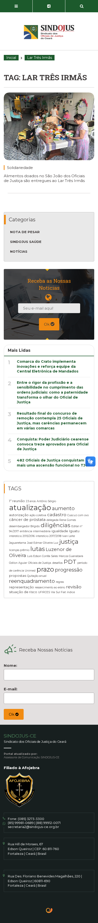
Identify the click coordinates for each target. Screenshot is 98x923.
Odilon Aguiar (18, 563)
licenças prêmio (19, 550)
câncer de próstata (27, 519)
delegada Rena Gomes (61, 520)
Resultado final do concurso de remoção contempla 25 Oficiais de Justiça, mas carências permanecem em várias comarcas (51, 420)
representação (21, 587)
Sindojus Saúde (25, 242)
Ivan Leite (68, 536)
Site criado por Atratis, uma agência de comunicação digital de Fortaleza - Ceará (49, 911)
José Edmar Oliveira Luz (42, 542)
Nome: (10, 665)
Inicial (11, 57)
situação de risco (23, 592)
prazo (45, 569)
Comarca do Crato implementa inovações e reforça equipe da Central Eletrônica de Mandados (47, 366)
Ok (47, 324)
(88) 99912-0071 (48, 823)
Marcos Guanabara (71, 556)
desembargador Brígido (24, 526)
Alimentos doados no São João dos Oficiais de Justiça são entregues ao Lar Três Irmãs (44, 178)
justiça (68, 541)
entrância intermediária (35, 531)
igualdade (60, 531)
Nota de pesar (25, 232)
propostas (17, 576)
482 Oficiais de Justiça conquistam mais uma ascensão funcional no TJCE (53, 463)
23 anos (31, 501)
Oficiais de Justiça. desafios (45, 563)
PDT (70, 561)
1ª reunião (17, 501)
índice (71, 592)
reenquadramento (32, 581)
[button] (16, 6)
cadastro (56, 514)
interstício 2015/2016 (22, 536)
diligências (55, 525)
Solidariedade (20, 167)
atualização (30, 507)
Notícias (18, 251)
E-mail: (10, 689)
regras (60, 582)
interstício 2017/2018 (48, 536)
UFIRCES (44, 592)
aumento (63, 508)
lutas (37, 548)
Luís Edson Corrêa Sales (42, 556)
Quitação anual (36, 576)
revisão (73, 586)
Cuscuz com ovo (78, 515)
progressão (68, 570)
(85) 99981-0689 (21, 823)
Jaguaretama (17, 542)
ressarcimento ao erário (50, 587)
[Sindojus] (49, 32)
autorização (19, 515)
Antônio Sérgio (46, 501)
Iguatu (74, 531)
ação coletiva (38, 515)
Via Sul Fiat (58, 592)
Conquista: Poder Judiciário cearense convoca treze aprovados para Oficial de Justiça (53, 444)
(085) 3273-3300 (31, 819)
